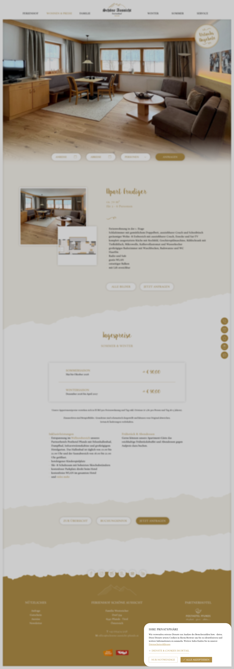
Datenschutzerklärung (159, 644)
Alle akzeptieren (198, 659)
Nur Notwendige (163, 659)
